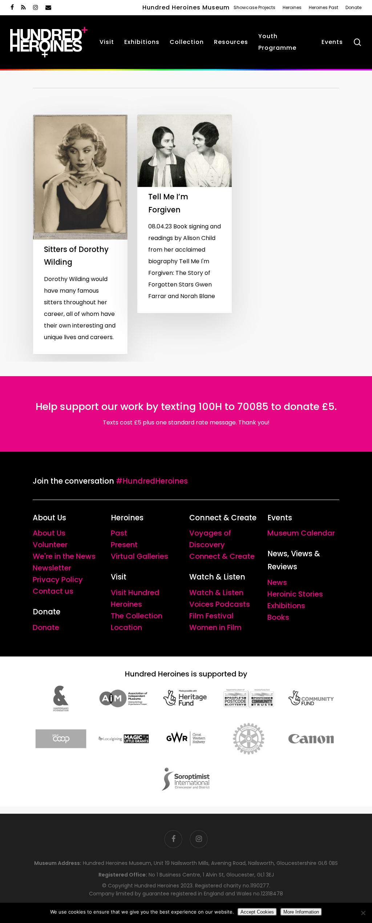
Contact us (53, 591)
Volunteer (50, 545)
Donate (46, 627)
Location (126, 627)
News (277, 582)
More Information (301, 912)
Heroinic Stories (295, 594)
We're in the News (64, 556)
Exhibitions (286, 606)
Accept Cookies (257, 912)
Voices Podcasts (219, 604)
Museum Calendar (301, 533)
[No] (363, 912)
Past (119, 533)
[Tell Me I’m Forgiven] (184, 214)
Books (278, 617)
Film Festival (211, 616)
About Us (49, 533)
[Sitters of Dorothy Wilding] (80, 234)
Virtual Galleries (139, 556)
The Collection (136, 616)
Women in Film (215, 627)
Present (124, 545)
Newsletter (52, 568)
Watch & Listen (216, 592)
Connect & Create (222, 556)
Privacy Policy (58, 579)
